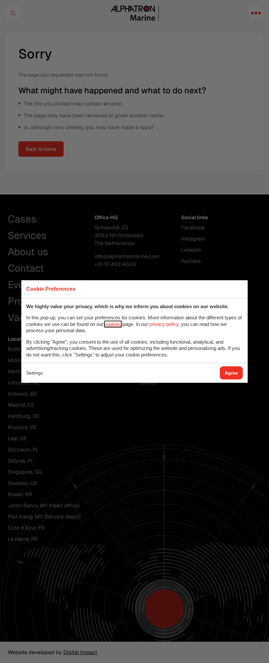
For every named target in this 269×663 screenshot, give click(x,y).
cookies (113, 324)
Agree (231, 373)
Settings (34, 373)
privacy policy (163, 324)
